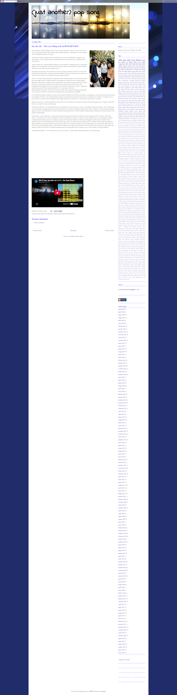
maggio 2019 (121, 553)
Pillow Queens (138, 111)
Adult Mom (120, 163)
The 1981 (133, 244)
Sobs (133, 234)
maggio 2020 (121, 519)
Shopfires (133, 230)
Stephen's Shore (141, 113)
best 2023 (143, 272)
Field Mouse (133, 189)
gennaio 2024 (121, 397)
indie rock (62, 214)
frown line (131, 275)
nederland (137, 160)
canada (143, 69)
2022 (38, 214)
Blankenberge (121, 172)
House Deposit (142, 201)
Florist (122, 190)
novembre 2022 (122, 434)
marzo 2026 (121, 323)
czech (139, 273)
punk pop (125, 68)
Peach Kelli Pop (131, 223)
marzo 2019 (121, 559)
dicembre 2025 (122, 332)
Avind (133, 82)
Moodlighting (139, 216)
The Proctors (140, 154)
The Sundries (126, 156)
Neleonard (138, 109)
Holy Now (139, 107)
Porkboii (137, 225)
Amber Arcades (142, 163)
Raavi (130, 226)
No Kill (128, 219)
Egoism (139, 75)
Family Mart (136, 187)
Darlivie (138, 181)
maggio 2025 (121, 352)
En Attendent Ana (133, 125)
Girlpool (126, 198)
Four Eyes (135, 192)
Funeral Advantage (129, 194)
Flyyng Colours (134, 190)
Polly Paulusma (131, 225)
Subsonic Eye (128, 86)
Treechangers (135, 263)
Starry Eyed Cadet (125, 237)
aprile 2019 (121, 556)
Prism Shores (132, 140)
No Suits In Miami (134, 77)
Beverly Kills (131, 120)
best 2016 (143, 158)
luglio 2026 (121, 312)
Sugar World (127, 241)
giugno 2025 (121, 349)
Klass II (143, 207)
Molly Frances (132, 216)
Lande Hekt (136, 208)
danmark (143, 98)
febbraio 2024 (122, 394)
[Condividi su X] (58, 211)
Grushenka (120, 199)
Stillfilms (143, 145)
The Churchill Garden (135, 98)
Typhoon (120, 264)
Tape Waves (138, 147)
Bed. (119, 170)
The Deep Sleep (129, 248)
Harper (137, 199)
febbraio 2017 (122, 621)
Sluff (135, 232)
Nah (137, 138)
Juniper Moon (139, 205)
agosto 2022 (121, 442)
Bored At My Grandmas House (138, 172)
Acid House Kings (141, 161)
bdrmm (143, 270)
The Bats (120, 149)
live (121, 277)
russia (119, 161)
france (120, 71)
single (120, 66)
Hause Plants (126, 131)
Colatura (122, 180)
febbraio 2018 (122, 593)
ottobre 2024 (121, 371)
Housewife (120, 132)
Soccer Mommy (132, 95)
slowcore (134, 118)
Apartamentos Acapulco (128, 80)
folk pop (120, 68)
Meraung (127, 214)
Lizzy (132, 210)
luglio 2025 (121, 346)
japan (119, 80)
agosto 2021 (121, 476)
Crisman (128, 181)
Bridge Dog (130, 174)
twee (73, 214)
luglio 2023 (121, 414)
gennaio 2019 (121, 564)
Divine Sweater (141, 183)
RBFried (92, 691)
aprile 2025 (121, 354)
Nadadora (127, 217)
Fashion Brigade (126, 189)
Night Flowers (141, 84)
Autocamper (123, 169)
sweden (143, 66)
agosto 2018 (121, 579)
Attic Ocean (120, 120)
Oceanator (128, 221)
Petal (144, 223)
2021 (135, 62)
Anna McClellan (141, 165)
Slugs (138, 232)
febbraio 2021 (122, 493)
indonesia (139, 73)
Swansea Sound (121, 147)
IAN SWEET (125, 203)
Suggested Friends (135, 241)
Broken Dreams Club (134, 102)
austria (140, 270)
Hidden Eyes (134, 107)
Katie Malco (139, 132)
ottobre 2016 (121, 633)
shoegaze (124, 66)
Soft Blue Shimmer (139, 234)
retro (127, 100)
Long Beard (136, 210)
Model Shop (124, 138)
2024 (140, 64)
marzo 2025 (121, 357)
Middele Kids (139, 214)
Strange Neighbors (135, 239)
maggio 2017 (121, 613)
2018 (140, 71)
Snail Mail (129, 234)
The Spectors (142, 257)
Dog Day (120, 185)
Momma (120, 109)
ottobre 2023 (121, 405)
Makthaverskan (121, 93)
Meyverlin (140, 136)
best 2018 (129, 272)
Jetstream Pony (122, 82)
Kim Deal (129, 207)
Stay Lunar (138, 145)
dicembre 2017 (122, 599)
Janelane (127, 205)
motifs (133, 277)
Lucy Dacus (142, 210)
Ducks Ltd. (139, 104)
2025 (137, 64)
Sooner (123, 235)
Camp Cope (142, 102)
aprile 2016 (121, 650)
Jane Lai (123, 205)
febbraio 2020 (122, 528)
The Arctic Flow (139, 244)
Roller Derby (142, 77)
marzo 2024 (121, 391)
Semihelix (128, 230)
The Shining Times (129, 257)
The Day (123, 248)
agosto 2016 (121, 638)
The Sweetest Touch (133, 259)
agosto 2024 (121, 377)
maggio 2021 (121, 485)
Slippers (120, 232)
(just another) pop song (65, 12)
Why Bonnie (139, 116)
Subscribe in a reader (124, 660)
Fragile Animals (135, 89)
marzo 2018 (121, 590)
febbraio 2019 (122, 562)
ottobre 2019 (121, 539)
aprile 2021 (121, 488)
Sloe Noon (125, 232)
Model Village (125, 216)
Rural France (129, 142)
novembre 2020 (122, 502)
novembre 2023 (122, 403)
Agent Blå (131, 100)
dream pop (50, 214)
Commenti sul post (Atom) (76, 236)
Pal (131, 221)
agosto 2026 (121, 309)
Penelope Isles (139, 223)
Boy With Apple (122, 174)
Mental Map (129, 93)
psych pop (128, 82)
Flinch (140, 127)
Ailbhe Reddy (130, 163)
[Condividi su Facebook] (60, 211)
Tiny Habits (136, 261)
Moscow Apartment (131, 138)
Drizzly (124, 185)
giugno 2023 (121, 417)
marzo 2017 (121, 618)
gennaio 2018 (121, 596)
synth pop (125, 279)
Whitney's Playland (128, 268)
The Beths (134, 73)
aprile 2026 (121, 320)
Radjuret (135, 226)
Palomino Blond (141, 221)
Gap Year (135, 105)
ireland (126, 118)
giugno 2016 (121, 644)
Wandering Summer (129, 266)
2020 (133, 64)
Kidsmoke (124, 207)
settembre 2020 (122, 508)
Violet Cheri (121, 266)
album (42, 214)
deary (119, 275)
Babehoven (129, 169)
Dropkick (127, 125)
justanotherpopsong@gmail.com (128, 289)
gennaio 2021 (121, 496)
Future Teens (136, 194)
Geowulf (126, 196)
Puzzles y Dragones (123, 226)
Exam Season (129, 187)
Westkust (143, 266)
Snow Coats (128, 78)
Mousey (143, 216)
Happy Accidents (122, 107)
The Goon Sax (132, 151)
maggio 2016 (121, 647)
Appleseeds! (139, 167)
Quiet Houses (139, 140)
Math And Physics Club (140, 212)
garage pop (135, 71)
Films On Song (128, 127)
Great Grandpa (141, 105)
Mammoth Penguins (132, 136)
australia (129, 66)
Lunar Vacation (121, 212)
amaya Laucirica (134, 270)
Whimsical (120, 268)
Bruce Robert (136, 174)
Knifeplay (120, 208)
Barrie (133, 169)
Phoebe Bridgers (129, 111)
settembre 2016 (122, 635)
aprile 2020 (121, 522)
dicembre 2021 (122, 465)
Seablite (135, 113)
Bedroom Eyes (124, 170)
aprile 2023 (121, 423)
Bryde (119, 122)
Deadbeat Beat (134, 183)
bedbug (120, 272)
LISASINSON (126, 77)
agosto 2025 (121, 343)
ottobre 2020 (121, 505)
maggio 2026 (121, 318)
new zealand (123, 73)
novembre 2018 (122, 570)
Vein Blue (143, 264)
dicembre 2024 (122, 366)
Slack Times (142, 230)
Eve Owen (123, 187)
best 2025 (125, 273)
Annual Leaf (129, 167)
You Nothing (131, 158)
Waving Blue (142, 156)
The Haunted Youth (138, 115)
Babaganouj (126, 120)
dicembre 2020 (122, 499)
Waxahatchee (121, 158)
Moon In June (126, 109)
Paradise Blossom (122, 223)
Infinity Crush (139, 203)
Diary (144, 123)
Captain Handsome (125, 178)
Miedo (144, 214)
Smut (126, 234)
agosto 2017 (121, 604)
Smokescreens (121, 234)
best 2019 (133, 272)
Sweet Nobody (128, 147)
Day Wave (143, 181)
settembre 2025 (122, 340)
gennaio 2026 (121, 329)
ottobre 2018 (121, 573)
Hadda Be (128, 199)
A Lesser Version (125, 161)
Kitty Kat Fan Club (136, 207)
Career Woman (122, 104)
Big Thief (137, 120)
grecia (140, 275)
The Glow (129, 252)
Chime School (131, 122)
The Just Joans (125, 254)
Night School (123, 219)
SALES (137, 228)
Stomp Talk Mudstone (123, 239)
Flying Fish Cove (125, 89)
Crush (131, 181)
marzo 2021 (121, 491)
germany (123, 100)
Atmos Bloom (135, 87)
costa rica (136, 273)
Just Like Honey (132, 132)
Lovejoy (141, 134)
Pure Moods (142, 225)
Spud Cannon (140, 235)
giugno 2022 (121, 448)
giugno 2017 (121, 610)
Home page (73, 230)
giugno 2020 (121, 516)
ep (127, 62)
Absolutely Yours (133, 161)
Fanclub (141, 187)
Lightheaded (121, 210)
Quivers (143, 140)
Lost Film (137, 134)
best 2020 (120, 160)
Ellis (119, 89)
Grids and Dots (142, 129)
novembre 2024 (122, 369)
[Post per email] (51, 211)
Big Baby (133, 170)
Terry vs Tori (128, 244)
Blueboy (141, 120)
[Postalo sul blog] (56, 211)
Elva (119, 187)
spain (129, 68)
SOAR (134, 142)
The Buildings (140, 246)
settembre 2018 (122, 576)
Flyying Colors (127, 190)
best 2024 (120, 273)
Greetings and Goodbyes (139, 198)
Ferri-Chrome (121, 127)
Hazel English (123, 75)
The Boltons (123, 246)
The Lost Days (142, 254)
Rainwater (140, 226)
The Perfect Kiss (127, 255)
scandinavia (142, 68)
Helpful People (137, 131)
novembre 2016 (122, 630)
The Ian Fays (138, 151)
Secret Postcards (121, 230)
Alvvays (143, 118)
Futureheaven (129, 105)
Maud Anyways (121, 214)
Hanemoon (133, 199)
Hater (129, 84)
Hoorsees (137, 201)
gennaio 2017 (121, 624)
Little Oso (132, 134)
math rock (125, 277)
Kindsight (120, 77)
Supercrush (120, 243)
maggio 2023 (121, 420)
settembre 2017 (122, 601)
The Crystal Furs (141, 149)
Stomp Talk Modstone (140, 237)
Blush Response (128, 172)
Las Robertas (142, 208)
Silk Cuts (137, 230)
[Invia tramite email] (54, 211)
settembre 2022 (122, 440)
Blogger (104, 691)
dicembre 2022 (122, 431)
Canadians (135, 176)
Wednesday (133, 116)
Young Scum (137, 158)
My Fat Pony (121, 217)
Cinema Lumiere (138, 122)
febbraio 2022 (122, 459)
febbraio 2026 (122, 326)
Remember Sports (122, 142)
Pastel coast (126, 140)
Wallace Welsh (136, 156)
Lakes (133, 208)
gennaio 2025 (121, 363)
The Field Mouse (133, 250)
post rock (143, 277)
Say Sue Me (68, 214)
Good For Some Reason (38, 112)
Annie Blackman (122, 167)
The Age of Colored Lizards (129, 96)
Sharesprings (134, 143)
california (133, 78)
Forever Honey (142, 190)
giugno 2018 (121, 582)
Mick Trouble (133, 214)
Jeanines (143, 75)
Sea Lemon (121, 86)
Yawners (143, 268)
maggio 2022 (121, 451)
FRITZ (139, 125)
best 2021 (125, 160)
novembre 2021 (122, 468)
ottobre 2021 (121, 471)
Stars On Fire (132, 237)
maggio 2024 (121, 386)
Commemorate (138, 180)
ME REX (142, 91)
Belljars (129, 170)
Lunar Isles (137, 91)
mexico (130, 277)
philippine (138, 277)
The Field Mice (124, 250)
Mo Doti (120, 216)
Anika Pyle (127, 165)
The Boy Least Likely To (131, 246)
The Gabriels (140, 250)
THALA (134, 147)
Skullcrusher (140, 143)
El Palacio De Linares (140, 185)
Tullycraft (140, 263)
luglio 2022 (121, 445)
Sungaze (141, 86)
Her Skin (141, 199)
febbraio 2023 (122, 428)
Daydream (120, 183)
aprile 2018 (121, 587)
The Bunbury (125, 149)
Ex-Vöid (123, 105)
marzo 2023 (121, 425)
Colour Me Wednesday (130, 180)
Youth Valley (127, 270)
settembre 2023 (122, 408)
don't (122, 275)
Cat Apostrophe (133, 178)
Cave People (139, 178)
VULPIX (131, 156)
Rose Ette (126, 228)
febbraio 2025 (122, 360)
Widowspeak (136, 268)
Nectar (135, 217)
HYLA (124, 199)
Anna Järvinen (134, 165)
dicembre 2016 (122, 627)
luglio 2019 (121, 547)
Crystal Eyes (126, 123)
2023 (143, 64)
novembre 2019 (122, 536)
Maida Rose (125, 136)
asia (46, 214)
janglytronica (128, 87)
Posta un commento (39, 222)
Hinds (128, 91)
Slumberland (142, 232)
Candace (140, 176)
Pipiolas (125, 225)
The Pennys (120, 255)
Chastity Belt (129, 104)
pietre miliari (142, 160)
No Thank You (141, 138)
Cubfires (134, 181)
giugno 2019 (121, 550)
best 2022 (138, 272)
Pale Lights (120, 140)
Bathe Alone (142, 87)
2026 (139, 66)
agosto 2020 (121, 511)
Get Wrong (131, 196)
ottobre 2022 (121, 437)
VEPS (139, 264)
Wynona (126, 158)
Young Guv (121, 270)
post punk (121, 69)
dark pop (143, 273)
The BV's (130, 115)
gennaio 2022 (121, 462)
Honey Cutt (142, 131)
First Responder (135, 127)
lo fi (132, 68)
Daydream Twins (127, 183)
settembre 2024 (122, 374)
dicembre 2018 (122, 567)
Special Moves (128, 235)
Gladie (130, 198)
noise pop (136, 68)
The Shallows (121, 257)
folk (128, 275)
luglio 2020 (121, 513)
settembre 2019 (122, 542)
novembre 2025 (122, 334)
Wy (140, 268)
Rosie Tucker (132, 228)
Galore (140, 194)
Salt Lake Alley (124, 95)
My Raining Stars (137, 93)
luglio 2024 (121, 380)
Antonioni (134, 167)
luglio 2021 (121, 479)
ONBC (123, 221)
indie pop (56, 214)
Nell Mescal (139, 217)
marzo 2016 (121, 653)
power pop (135, 66)
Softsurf (123, 145)
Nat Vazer (131, 217)
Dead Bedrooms (138, 123)
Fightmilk (120, 84)
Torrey (140, 261)
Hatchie (125, 84)
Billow (137, 170)
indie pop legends (141, 78)
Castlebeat (129, 73)
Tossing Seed (127, 116)
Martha (133, 212)
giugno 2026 (121, 315)
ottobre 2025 (121, 337)
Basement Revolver (140, 80)
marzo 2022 (121, 457)
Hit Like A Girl (125, 201)
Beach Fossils (142, 169)
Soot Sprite (128, 145)
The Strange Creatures (123, 259)
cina (129, 160)
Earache (133, 185)
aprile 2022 (121, 454)
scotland (130, 75)
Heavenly (131, 131)
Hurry (132, 84)
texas (128, 279)
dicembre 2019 (122, 533)
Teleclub (125, 115)
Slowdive (131, 232)
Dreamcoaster (121, 125)
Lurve (144, 107)
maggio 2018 (121, 584)
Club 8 (143, 82)
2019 (130, 64)
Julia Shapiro (133, 205)
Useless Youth (134, 264)
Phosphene (120, 225)
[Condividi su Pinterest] (61, 211)
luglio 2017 (121, 607)
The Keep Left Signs (133, 254)
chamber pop (121, 118)
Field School (139, 189)
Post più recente (37, 230)
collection (132, 160)
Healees (129, 107)
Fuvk (137, 129)
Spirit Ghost (134, 235)
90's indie (139, 118)
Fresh (140, 89)
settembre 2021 (122, 474)
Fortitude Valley (128, 192)
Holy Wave (132, 201)
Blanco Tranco (142, 170)
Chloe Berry (138, 82)
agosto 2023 (121, 411)
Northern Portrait (134, 219)
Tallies (122, 244)
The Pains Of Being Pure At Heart (129, 154)
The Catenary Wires (133, 149)
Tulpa (144, 263)
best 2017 (124, 272)
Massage (136, 84)
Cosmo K (124, 181)
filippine (125, 275)
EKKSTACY (129, 185)
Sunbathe (120, 115)
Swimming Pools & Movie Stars (130, 243)
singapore (120, 279)
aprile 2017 (121, 616)
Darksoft (132, 123)
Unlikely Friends (126, 264)
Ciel (134, 104)
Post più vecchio (109, 230)
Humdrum (125, 132)
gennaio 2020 (121, 530)
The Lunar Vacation (126, 152)
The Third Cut (126, 261)
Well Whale (138, 266)
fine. (119, 100)
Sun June (135, 86)
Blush (144, 120)
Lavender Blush (126, 134)
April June (134, 75)
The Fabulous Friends (138, 248)
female (131, 62)
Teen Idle (143, 147)
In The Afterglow (132, 203)
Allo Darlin (135, 163)
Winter (143, 116)
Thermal (131, 261)
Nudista (140, 219)
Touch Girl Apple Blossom (126, 263)
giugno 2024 (121, 383)
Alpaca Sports (138, 100)
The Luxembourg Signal (137, 152)
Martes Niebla (128, 212)
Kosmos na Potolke (127, 208)
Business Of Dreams (128, 176)
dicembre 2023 (122, 400)
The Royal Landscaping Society (138, 255)
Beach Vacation (125, 102)
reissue (130, 118)
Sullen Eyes (142, 241)
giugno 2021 (121, 482)
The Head (134, 252)
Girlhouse (124, 91)
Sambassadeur (142, 228)
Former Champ (121, 192)
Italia (131, 91)
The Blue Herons (126, 71)
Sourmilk (134, 145)
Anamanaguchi (121, 165)
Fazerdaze (143, 125)
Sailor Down (139, 142)
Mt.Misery (132, 109)
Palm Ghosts (135, 221)
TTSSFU (139, 243)
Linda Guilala (127, 210)
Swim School (139, 95)
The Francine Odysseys (123, 151)
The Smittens (136, 257)
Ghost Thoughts (138, 196)
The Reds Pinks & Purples (131, 69)
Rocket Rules (130, 113)
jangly (123, 62)
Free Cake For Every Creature (129, 129)
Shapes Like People (125, 143)
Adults (125, 163)
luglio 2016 (121, 641)
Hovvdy (120, 203)
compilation (130, 273)
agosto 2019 (121, 545)
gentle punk (136, 275)
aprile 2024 (121, 388)
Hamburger (120, 131)
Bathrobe (137, 169)
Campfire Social (124, 122)
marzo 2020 (121, 525)
